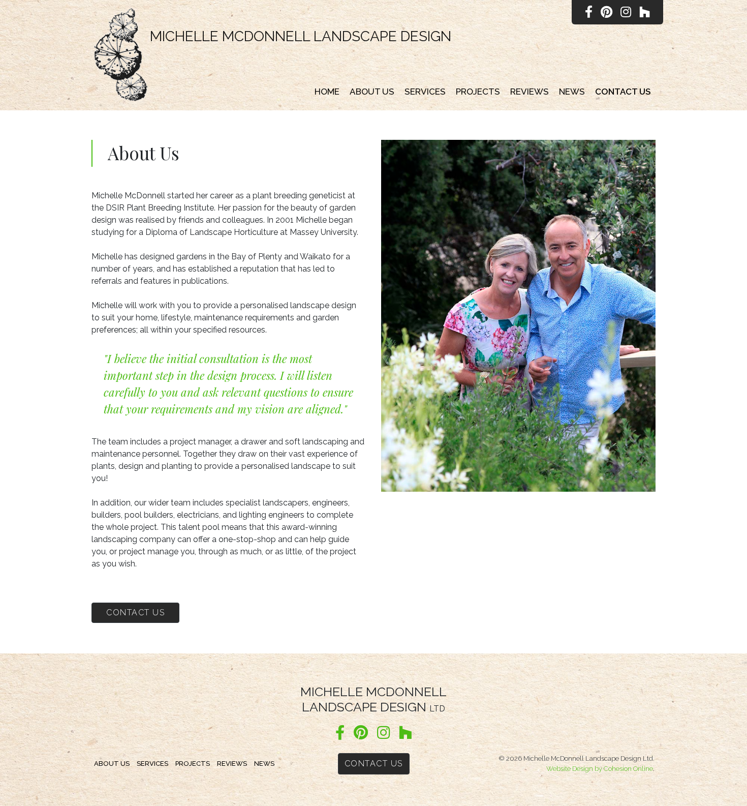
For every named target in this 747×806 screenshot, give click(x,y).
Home (327, 91)
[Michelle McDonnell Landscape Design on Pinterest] (360, 733)
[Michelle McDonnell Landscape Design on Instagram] (383, 733)
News (572, 91)
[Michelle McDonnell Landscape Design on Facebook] (340, 733)
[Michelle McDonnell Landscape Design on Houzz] (405, 733)
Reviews (529, 91)
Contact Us (622, 91)
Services (425, 91)
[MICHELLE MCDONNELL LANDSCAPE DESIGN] (120, 55)
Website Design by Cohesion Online (599, 768)
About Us (372, 91)
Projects (478, 91)
